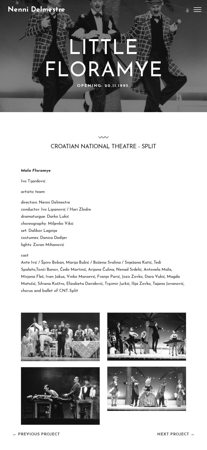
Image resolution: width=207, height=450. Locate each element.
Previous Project (39, 434)
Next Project (173, 434)
